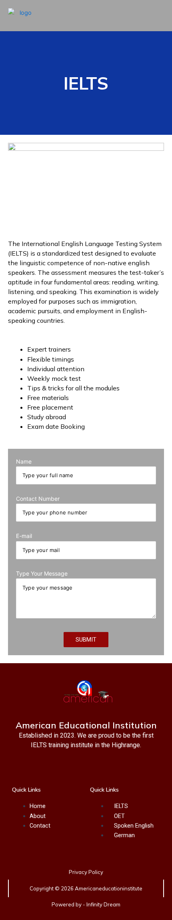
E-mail (24, 535)
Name (24, 461)
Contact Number (38, 498)
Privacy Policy (86, 872)
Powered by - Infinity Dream (86, 904)
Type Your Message (42, 573)
